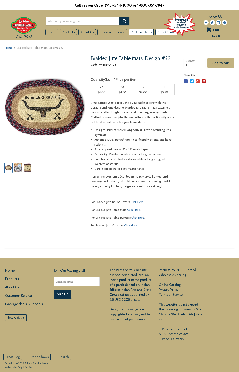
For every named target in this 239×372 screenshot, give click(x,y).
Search (64, 357)
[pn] (224, 22)
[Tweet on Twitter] (192, 81)
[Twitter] (212, 22)
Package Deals (141, 32)
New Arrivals (16, 317)
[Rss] (218, 22)
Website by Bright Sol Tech (19, 367)
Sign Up (63, 294)
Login (216, 35)
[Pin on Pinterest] (204, 81)
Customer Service (112, 32)
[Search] (124, 21)
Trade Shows (39, 357)
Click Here (137, 202)
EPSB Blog (12, 357)
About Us (87, 32)
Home (51, 32)
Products (68, 32)
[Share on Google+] (198, 81)
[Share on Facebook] (186, 81)
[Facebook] (206, 22)
